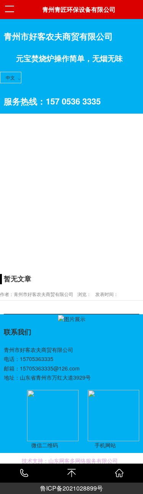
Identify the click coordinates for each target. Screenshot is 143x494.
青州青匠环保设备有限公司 (79, 9)
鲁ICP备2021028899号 (71, 488)
